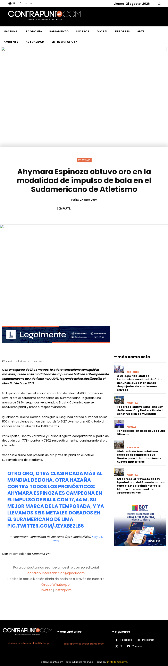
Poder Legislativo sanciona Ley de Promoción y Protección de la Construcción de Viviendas (141, 410)
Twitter (46, 590)
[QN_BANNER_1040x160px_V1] (84, 50)
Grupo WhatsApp (55, 584)
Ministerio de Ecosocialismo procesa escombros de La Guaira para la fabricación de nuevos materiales (139, 457)
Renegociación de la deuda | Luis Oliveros (141, 432)
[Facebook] (76, 208)
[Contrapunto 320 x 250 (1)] (140, 549)
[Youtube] (128, 646)
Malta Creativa (118, 662)
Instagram (63, 590)
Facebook (126, 639)
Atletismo (84, 160)
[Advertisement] (84, 116)
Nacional (133, 447)
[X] (86, 208)
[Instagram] (138, 640)
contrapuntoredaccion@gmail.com (56, 573)
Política (132, 403)
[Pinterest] (95, 208)
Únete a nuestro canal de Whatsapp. (29, 643)
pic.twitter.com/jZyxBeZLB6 (45, 525)
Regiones (133, 372)
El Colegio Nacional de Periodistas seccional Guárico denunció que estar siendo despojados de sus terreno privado (139, 383)
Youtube (137, 646)
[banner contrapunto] (56, 346)
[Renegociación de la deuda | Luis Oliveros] (119, 424)
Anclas (131, 427)
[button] (159, 3)
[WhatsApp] (104, 208)
